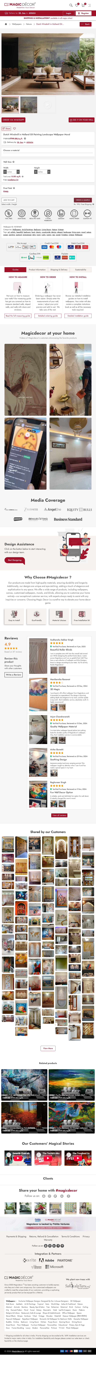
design (53, 232)
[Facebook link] (58, 1246)
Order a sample (83, 200)
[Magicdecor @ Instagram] (49, 1196)
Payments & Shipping (16, 1236)
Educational (63, 1325)
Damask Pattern (16, 1310)
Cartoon (78, 1307)
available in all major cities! (48, 18)
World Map (55, 1304)
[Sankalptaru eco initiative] (78, 1285)
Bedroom (37, 229)
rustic (44, 234)
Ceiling (85, 1307)
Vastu (47, 1304)
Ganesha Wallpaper (81, 1319)
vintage (71, 234)
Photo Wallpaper (72, 1328)
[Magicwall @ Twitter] (55, 1196)
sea (53, 234)
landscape (67, 232)
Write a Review (13, 674)
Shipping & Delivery (58, 269)
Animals (17, 1307)
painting (12, 234)
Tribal (35, 1316)
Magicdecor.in (18, 1351)
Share (7, 128)
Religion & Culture (13, 1313)
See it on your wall (82, 119)
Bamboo (25, 1307)
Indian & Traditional (68, 1304)
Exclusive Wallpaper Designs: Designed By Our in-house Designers (43, 1301)
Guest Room (10, 1325)
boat (33, 232)
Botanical (64, 1307)
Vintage (61, 229)
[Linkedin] (54, 1246)
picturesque (27, 234)
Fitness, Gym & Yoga (76, 1325)
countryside (46, 232)
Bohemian (55, 1307)
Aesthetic (19, 1304)
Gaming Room (64, 1322)
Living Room (46, 229)
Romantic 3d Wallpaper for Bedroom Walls (56, 1319)
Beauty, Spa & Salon (37, 1307)
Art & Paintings (27, 229)
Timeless (64, 234)
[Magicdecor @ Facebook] (68, 1196)
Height (37, 167)
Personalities (52, 1325)
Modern (35, 1328)
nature (88, 232)
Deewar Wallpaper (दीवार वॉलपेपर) (75, 1316)
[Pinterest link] (62, 1246)
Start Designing (14, 560)
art (9, 232)
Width (5, 167)
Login (68, 13)
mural (83, 232)
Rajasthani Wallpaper (30, 1319)
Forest (32, 1310)
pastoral (19, 234)
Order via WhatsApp (13, 119)
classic (38, 232)
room (39, 234)
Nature (54, 229)
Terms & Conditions (71, 1236)
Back (87, 24)
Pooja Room (52, 1322)
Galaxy (38, 1310)
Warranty (48, 1239)
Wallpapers (16, 229)
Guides (15, 269)
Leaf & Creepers (65, 1310)
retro (34, 234)
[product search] (71, 5)
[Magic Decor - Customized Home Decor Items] (20, 5)
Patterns (82, 1310)
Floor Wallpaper (23, 1325)
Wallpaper (78, 234)
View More (48, 1048)
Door (8, 1328)
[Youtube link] (46, 1246)
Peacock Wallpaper (13, 1319)
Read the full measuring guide (18, 315)
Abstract (9, 1307)
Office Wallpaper (68, 1313)
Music (75, 1310)
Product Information (37, 269)
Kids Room (10, 1304)
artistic (13, 232)
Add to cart (9, 200)
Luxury (28, 1328)
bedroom (27, 232)
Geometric (47, 1310)
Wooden (49, 1316)
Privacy (86, 1236)
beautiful (19, 232)
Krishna (16, 1322)
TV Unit (61, 1328)
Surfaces (27, 1316)
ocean (5, 234)
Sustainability (80, 269)
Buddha (9, 1322)
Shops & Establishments (51, 1313)
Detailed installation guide (78, 315)
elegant (59, 232)
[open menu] (90, 5)
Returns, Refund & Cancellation (43, 1236)
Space (79, 1313)
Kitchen (43, 1322)
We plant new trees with (78, 1279)
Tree (48, 1307)
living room (76, 232)
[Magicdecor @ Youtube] (43, 1196)
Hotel (55, 1310)
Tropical (40, 1304)
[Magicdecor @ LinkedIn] (62, 1196)
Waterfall (57, 1316)
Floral (26, 1310)
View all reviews (59, 815)
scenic (49, 234)
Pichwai (54, 1328)
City (7, 1310)
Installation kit (13, 180)
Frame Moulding (18, 1328)
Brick (71, 1307)
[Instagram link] (50, 1246)
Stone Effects (11, 1316)
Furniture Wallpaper (38, 1325)
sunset (58, 234)
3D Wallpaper (75, 1301)
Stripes (19, 1316)
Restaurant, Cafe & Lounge (31, 1313)
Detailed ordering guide (48, 315)
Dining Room (77, 1322)
